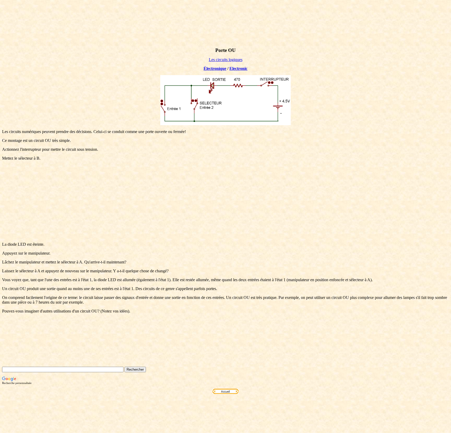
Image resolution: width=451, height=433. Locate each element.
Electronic (238, 68)
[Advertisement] (225, 201)
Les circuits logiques (225, 59)
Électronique (215, 68)
